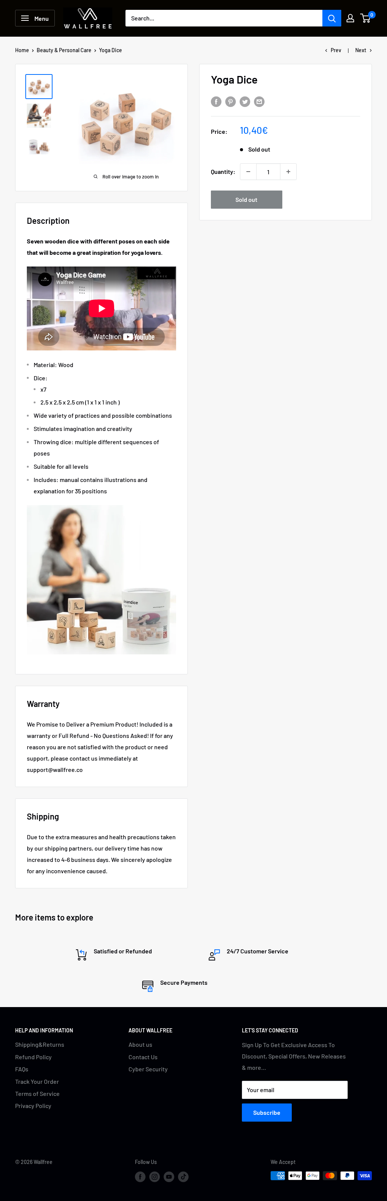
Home (22, 50)
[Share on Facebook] (216, 101)
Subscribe (266, 1112)
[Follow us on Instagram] (154, 1176)
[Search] (331, 18)
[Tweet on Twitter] (245, 101)
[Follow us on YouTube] (169, 1176)
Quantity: (223, 171)
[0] (365, 18)
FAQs (21, 1068)
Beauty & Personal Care (64, 50)
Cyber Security (148, 1068)
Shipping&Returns (39, 1044)
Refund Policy (33, 1056)
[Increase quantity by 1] (288, 172)
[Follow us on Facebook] (140, 1176)
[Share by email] (259, 101)
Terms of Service (37, 1093)
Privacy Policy (33, 1105)
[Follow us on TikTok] (183, 1176)
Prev (336, 50)
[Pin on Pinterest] (230, 101)
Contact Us (143, 1056)
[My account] (350, 18)
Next (360, 50)
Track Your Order (37, 1081)
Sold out (246, 199)
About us (140, 1044)
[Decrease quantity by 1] (248, 172)
